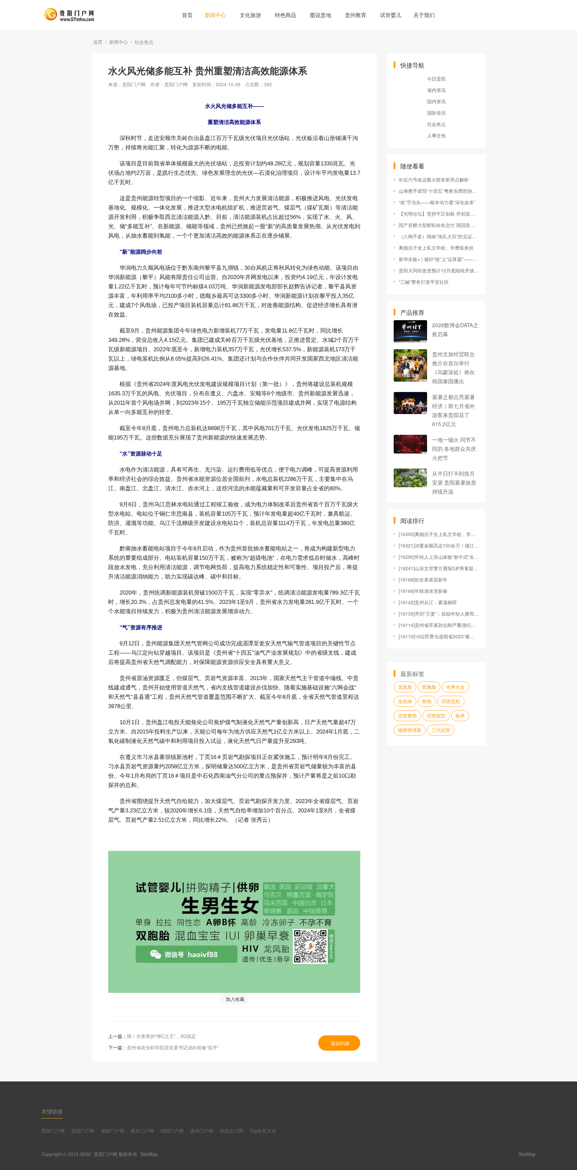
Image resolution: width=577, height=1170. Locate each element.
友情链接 (52, 1111)
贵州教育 (355, 15)
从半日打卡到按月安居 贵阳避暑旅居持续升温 (454, 482)
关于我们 (424, 15)
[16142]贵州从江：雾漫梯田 (428, 602)
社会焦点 (144, 41)
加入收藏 (235, 999)
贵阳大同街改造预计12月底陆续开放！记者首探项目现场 (439, 270)
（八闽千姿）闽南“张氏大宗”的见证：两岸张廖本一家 (439, 236)
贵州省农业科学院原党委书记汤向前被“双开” (173, 1047)
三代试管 (440, 730)
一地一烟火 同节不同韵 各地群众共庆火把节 (454, 449)
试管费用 (407, 715)
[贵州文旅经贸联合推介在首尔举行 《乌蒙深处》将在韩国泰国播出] (410, 365)
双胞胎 (429, 686)
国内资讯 (436, 101)
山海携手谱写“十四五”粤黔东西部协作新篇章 (439, 190)
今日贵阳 (436, 78)
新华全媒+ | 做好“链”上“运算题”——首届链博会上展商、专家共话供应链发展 (439, 259)
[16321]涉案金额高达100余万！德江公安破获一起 (439, 545)
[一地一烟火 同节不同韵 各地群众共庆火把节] (410, 444)
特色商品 (285, 15)
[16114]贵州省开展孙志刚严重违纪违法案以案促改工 (439, 625)
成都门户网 (112, 1130)
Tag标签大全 (262, 1130)
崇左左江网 (231, 1130)
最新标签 (412, 673)
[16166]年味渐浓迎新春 (423, 591)
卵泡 (426, 701)
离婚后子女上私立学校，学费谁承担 (436, 247)
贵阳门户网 (82, 1130)
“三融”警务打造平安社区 (424, 281)
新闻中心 (215, 15)
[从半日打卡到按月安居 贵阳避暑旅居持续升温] (410, 478)
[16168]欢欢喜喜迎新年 (423, 579)
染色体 (405, 701)
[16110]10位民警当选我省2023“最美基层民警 (439, 636)
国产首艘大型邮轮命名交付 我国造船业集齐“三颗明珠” (439, 225)
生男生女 (455, 686)
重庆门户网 (142, 1130)
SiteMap (149, 1154)
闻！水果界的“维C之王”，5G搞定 (161, 1036)
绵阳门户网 (172, 1130)
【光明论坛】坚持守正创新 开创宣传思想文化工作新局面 (439, 213)
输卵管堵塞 (409, 730)
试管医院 (436, 715)
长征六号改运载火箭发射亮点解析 (434, 179)
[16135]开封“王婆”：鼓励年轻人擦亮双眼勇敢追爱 (439, 613)
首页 (187, 15)
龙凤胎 (405, 686)
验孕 (460, 715)
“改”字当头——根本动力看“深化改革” (437, 202)
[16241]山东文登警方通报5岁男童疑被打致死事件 (439, 568)
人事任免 (436, 135)
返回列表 (340, 1043)
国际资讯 (436, 112)
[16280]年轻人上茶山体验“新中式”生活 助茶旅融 (439, 556)
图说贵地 (320, 15)
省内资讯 (436, 90)
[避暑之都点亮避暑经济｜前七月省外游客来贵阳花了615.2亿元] (410, 403)
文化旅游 (250, 15)
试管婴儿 (390, 15)
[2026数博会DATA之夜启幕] (410, 331)
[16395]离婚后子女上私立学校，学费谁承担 (439, 534)
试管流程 (450, 701)
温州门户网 (201, 1130)
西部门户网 (53, 1130)
